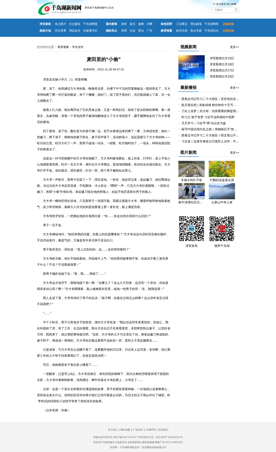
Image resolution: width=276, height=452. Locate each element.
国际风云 (111, 30)
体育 (124, 30)
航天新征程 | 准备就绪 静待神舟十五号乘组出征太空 (216, 105)
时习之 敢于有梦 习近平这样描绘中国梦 (208, 117)
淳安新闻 (45, 23)
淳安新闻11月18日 (223, 64)
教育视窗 (166, 30)
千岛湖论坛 (211, 30)
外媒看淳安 (90, 30)
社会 (132, 30)
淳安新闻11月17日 (223, 70)
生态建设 (74, 23)
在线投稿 (228, 30)
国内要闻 (111, 23)
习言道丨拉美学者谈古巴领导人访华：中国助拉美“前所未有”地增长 (226, 141)
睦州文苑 (182, 30)
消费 (149, 23)
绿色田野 (166, 23)
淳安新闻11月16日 (223, 76)
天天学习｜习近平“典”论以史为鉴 (203, 123)
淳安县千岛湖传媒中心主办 (99, 7)
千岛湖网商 (211, 23)
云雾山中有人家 (222, 202)
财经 (124, 23)
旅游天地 (45, 30)
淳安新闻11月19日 (223, 58)
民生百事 (60, 30)
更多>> (234, 47)
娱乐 (132, 23)
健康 (141, 23)
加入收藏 (231, 4)
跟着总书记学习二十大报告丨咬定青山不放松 (211, 135)
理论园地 (196, 23)
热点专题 (196, 30)
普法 (141, 30)
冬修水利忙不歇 (191, 180)
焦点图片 (60, 23)
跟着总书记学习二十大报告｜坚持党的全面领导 (213, 99)
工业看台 (182, 23)
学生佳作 (77, 47)
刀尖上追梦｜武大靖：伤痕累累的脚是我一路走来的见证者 (220, 111)
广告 (149, 30)
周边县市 (74, 30)
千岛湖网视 (90, 23)
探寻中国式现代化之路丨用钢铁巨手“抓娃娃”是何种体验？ (220, 129)
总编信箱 (228, 23)
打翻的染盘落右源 (222, 180)
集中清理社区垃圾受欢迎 (191, 202)
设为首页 (221, 4)
